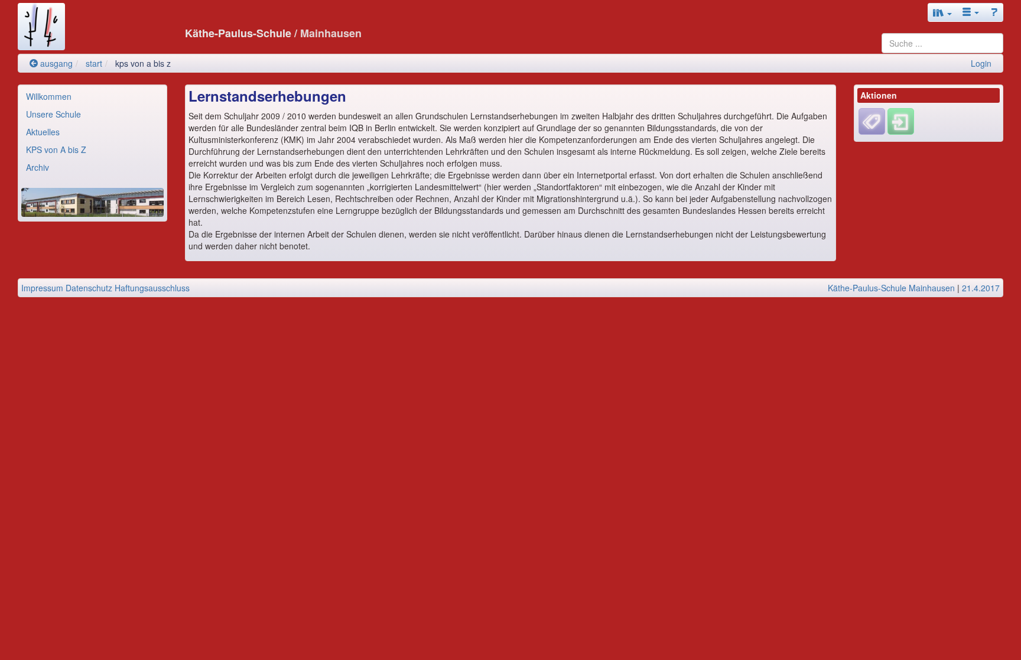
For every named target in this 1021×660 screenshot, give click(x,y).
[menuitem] (92, 96)
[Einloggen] (900, 120)
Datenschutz (89, 288)
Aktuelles (43, 132)
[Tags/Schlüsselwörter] (872, 121)
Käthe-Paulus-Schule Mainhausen (891, 288)
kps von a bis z (143, 63)
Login (981, 63)
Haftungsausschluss (152, 288)
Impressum (42, 288)
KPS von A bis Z (56, 149)
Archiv (37, 167)
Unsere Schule (53, 114)
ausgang (55, 63)
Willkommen (48, 96)
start (94, 63)
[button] (942, 12)
